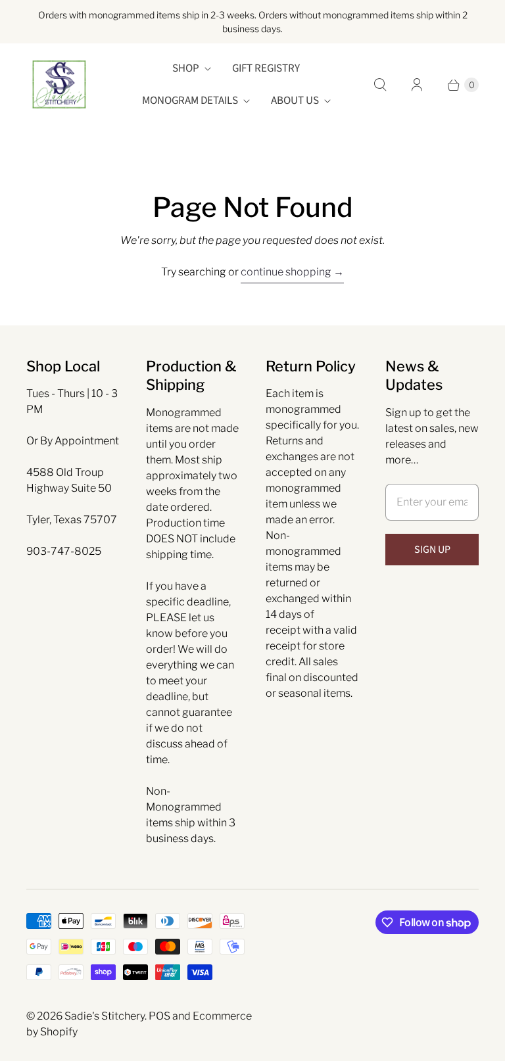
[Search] (380, 85)
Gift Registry (266, 68)
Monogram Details (190, 100)
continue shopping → (292, 272)
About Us (295, 100)
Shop (185, 68)
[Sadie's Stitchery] (59, 85)
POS (159, 1016)
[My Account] (416, 85)
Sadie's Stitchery (104, 1016)
